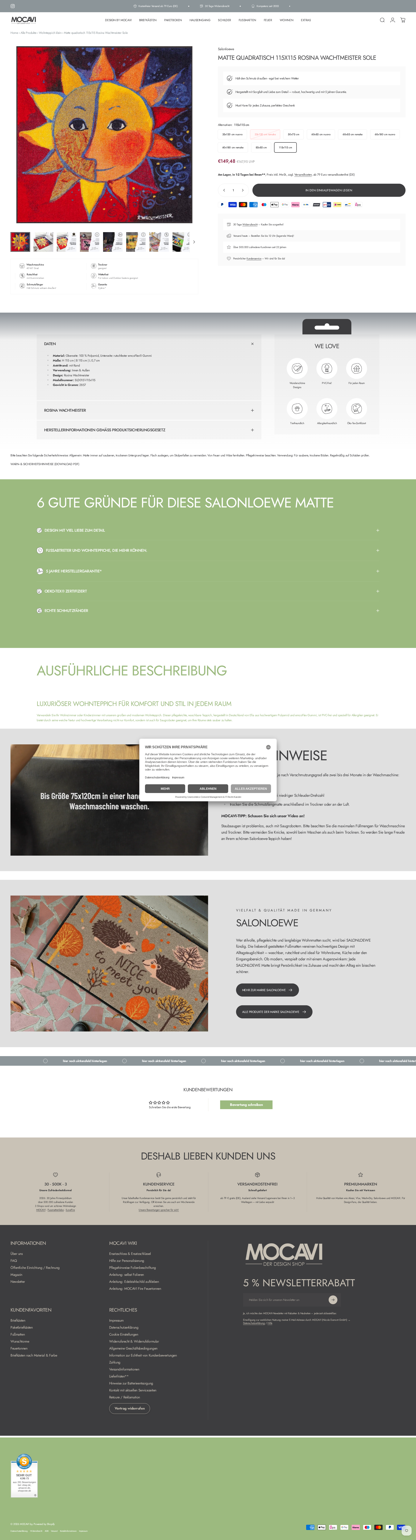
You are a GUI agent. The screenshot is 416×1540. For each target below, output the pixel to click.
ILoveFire (70, 1210)
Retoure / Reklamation (124, 1397)
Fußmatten (17, 1334)
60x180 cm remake (232, 147)
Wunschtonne (19, 1341)
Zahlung (114, 1362)
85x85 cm (261, 147)
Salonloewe (226, 48)
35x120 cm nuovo (232, 134)
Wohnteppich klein (50, 33)
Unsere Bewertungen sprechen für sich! (159, 1210)
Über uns (16, 1254)
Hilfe (270, 1323)
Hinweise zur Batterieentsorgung (131, 1383)
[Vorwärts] (187, 145)
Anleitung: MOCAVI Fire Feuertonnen (135, 1288)
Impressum (116, 1320)
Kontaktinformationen (68, 1531)
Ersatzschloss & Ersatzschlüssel (130, 1254)
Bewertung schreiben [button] (246, 1104)
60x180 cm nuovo (385, 134)
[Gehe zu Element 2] (43, 242)
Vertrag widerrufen (130, 1408)
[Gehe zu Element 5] (113, 242)
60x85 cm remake (352, 134)
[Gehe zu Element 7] (159, 242)
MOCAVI (40, 1210)
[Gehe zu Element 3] (66, 242)
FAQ (13, 1261)
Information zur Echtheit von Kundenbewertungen (143, 1355)
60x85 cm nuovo (320, 134)
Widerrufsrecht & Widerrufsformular (134, 1341)
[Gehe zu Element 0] (20, 242)
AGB (46, 1531)
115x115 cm (285, 147)
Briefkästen (17, 1320)
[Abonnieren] (333, 1299)
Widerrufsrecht (249, 224)
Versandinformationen (124, 1369)
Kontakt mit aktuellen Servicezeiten (132, 1390)
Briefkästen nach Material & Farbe (33, 1355)
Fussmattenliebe (56, 1210)
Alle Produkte (28, 33)
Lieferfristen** (119, 1376)
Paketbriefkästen (21, 1327)
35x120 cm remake (265, 134)
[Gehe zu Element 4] (90, 242)
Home (14, 33)
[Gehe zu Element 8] (182, 242)
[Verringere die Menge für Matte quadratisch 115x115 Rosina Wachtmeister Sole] (223, 190)
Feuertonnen (18, 1348)
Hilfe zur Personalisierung (126, 1261)
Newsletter (17, 1282)
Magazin (16, 1275)
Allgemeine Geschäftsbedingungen (133, 1348)
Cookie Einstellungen (123, 1334)
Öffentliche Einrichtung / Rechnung (35, 1268)
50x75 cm (293, 134)
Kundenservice (254, 258)
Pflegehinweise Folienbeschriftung (132, 1268)
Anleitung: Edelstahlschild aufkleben (134, 1282)
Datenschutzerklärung (123, 1327)
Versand (54, 1531)
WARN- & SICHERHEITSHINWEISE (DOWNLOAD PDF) (44, 464)
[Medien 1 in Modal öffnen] (104, 135)
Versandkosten (303, 174)
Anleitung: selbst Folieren (126, 1275)
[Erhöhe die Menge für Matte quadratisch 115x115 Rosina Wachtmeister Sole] (244, 190)
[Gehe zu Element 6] (136, 242)
